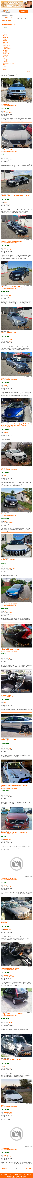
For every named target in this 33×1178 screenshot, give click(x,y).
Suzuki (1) (5, 60)
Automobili (6, 105)
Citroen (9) (5, 37)
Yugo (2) (5, 66)
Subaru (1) (5, 58)
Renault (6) (5, 55)
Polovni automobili (13, 105)
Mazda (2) (5, 47)
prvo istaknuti (12, 75)
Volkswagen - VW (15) (8, 63)
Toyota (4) (5, 61)
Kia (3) (4, 44)
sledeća (28, 1168)
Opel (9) (5, 52)
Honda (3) (5, 42)
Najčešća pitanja (5, 1174)
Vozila (2, 105)
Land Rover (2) (6, 45)
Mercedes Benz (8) (7, 48)
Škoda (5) (5, 69)
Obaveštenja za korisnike (25, 1174)
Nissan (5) (5, 50)
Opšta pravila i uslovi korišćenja (14, 1176)
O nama (12, 1174)
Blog (16, 1174)
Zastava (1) (5, 68)
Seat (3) (5, 56)
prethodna (5, 1168)
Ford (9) (5, 40)
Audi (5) (5, 34)
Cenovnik (25, 1176)
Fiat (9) (4, 39)
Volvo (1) (5, 64)
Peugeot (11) (6, 53)
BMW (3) (5, 36)
